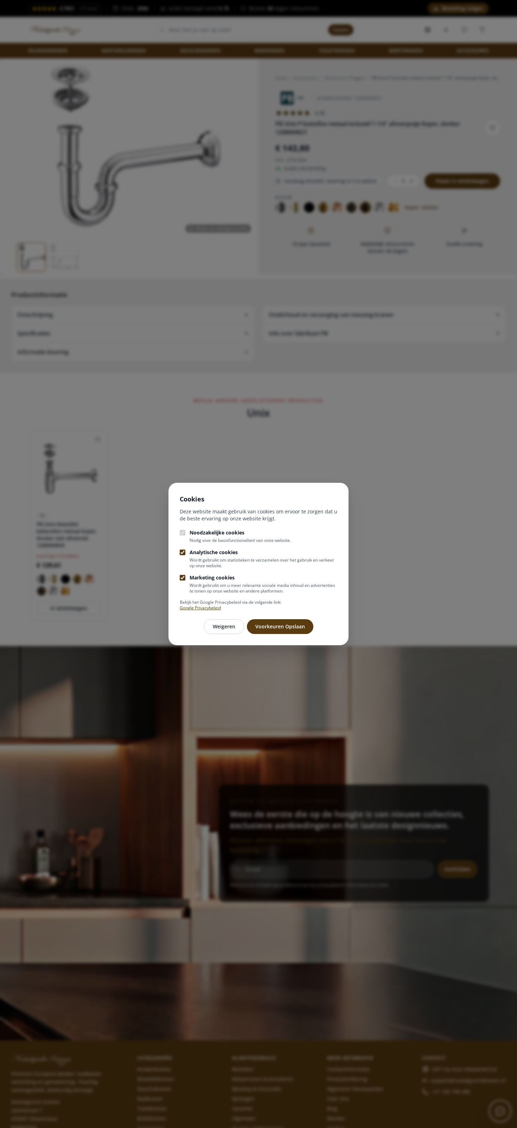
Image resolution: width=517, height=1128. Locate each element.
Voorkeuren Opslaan (280, 626)
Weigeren (224, 626)
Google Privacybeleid (200, 608)
